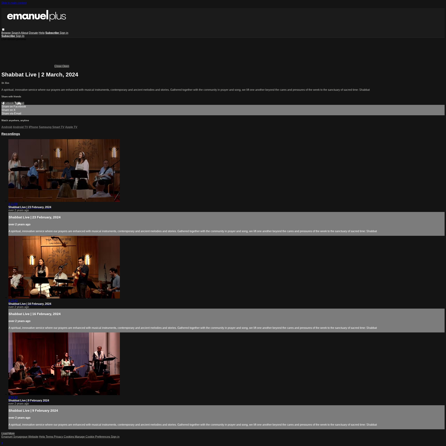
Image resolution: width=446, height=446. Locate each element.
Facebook (7, 103)
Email (20, 103)
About (24, 32)
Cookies (69, 436)
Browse (6, 32)
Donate (33, 32)
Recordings (10, 134)
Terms (50, 436)
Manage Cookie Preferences (93, 436)
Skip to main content (13, 2)
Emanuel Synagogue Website (19, 436)
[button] (3, 29)
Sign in (64, 32)
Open (65, 66)
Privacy (59, 436)
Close (58, 66)
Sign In (20, 35)
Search (16, 32)
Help (42, 32)
